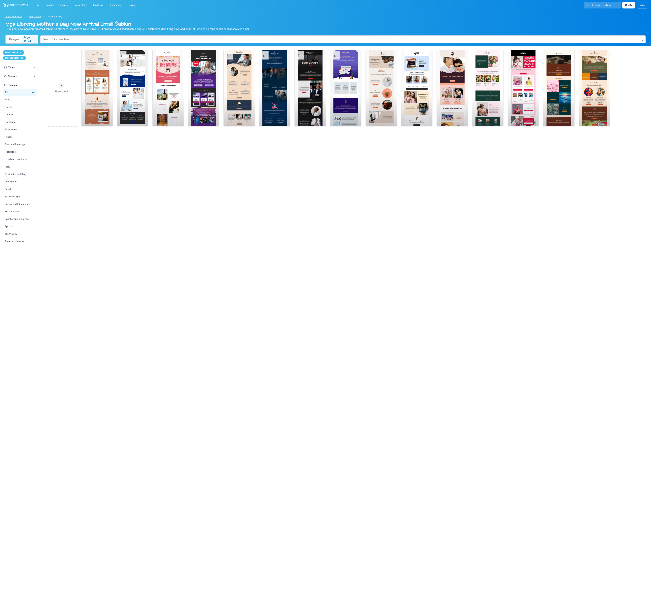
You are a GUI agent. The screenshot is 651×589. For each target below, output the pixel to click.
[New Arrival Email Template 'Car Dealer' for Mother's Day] (203, 88)
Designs (14, 39)
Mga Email (27, 39)
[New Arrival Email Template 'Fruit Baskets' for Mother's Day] (594, 88)
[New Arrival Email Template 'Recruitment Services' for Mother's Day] (274, 88)
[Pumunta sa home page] (14, 5)
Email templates (13, 16)
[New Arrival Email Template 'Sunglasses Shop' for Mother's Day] (452, 88)
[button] (34, 67)
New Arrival (35, 16)
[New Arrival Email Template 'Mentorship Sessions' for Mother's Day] (310, 88)
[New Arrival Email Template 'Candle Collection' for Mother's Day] (559, 88)
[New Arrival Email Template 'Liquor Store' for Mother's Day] (168, 88)
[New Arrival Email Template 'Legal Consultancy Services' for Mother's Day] (239, 88)
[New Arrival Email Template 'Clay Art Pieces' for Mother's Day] (381, 88)
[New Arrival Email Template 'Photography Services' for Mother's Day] (97, 88)
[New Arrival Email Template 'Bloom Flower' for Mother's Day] (488, 88)
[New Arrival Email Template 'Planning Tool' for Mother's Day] (345, 88)
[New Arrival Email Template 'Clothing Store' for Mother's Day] (416, 88)
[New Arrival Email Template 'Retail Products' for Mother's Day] (523, 88)
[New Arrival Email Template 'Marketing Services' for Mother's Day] (132, 88)
